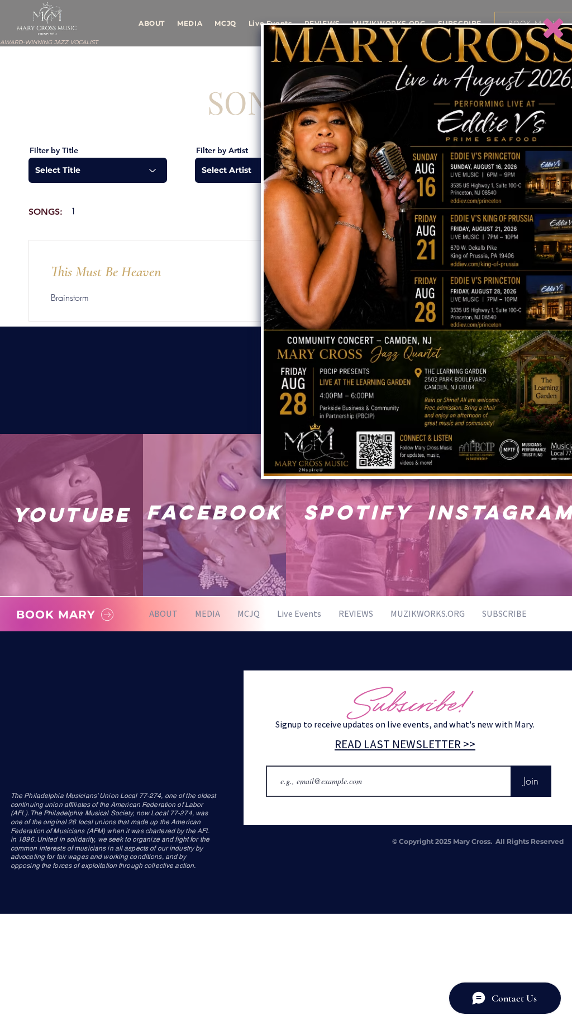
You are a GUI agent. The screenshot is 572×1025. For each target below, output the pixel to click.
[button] (553, 28)
